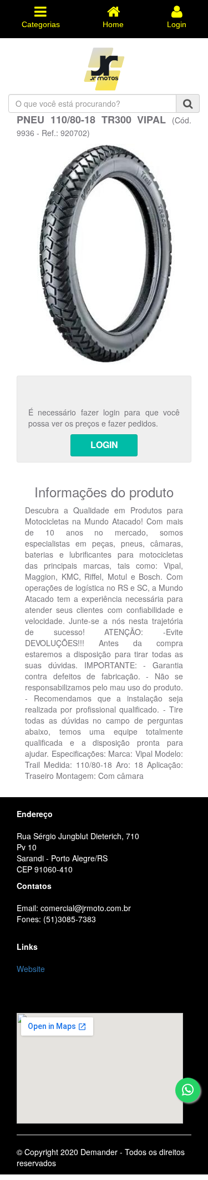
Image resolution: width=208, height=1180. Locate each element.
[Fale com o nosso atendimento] (187, 1090)
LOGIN (104, 444)
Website (31, 968)
